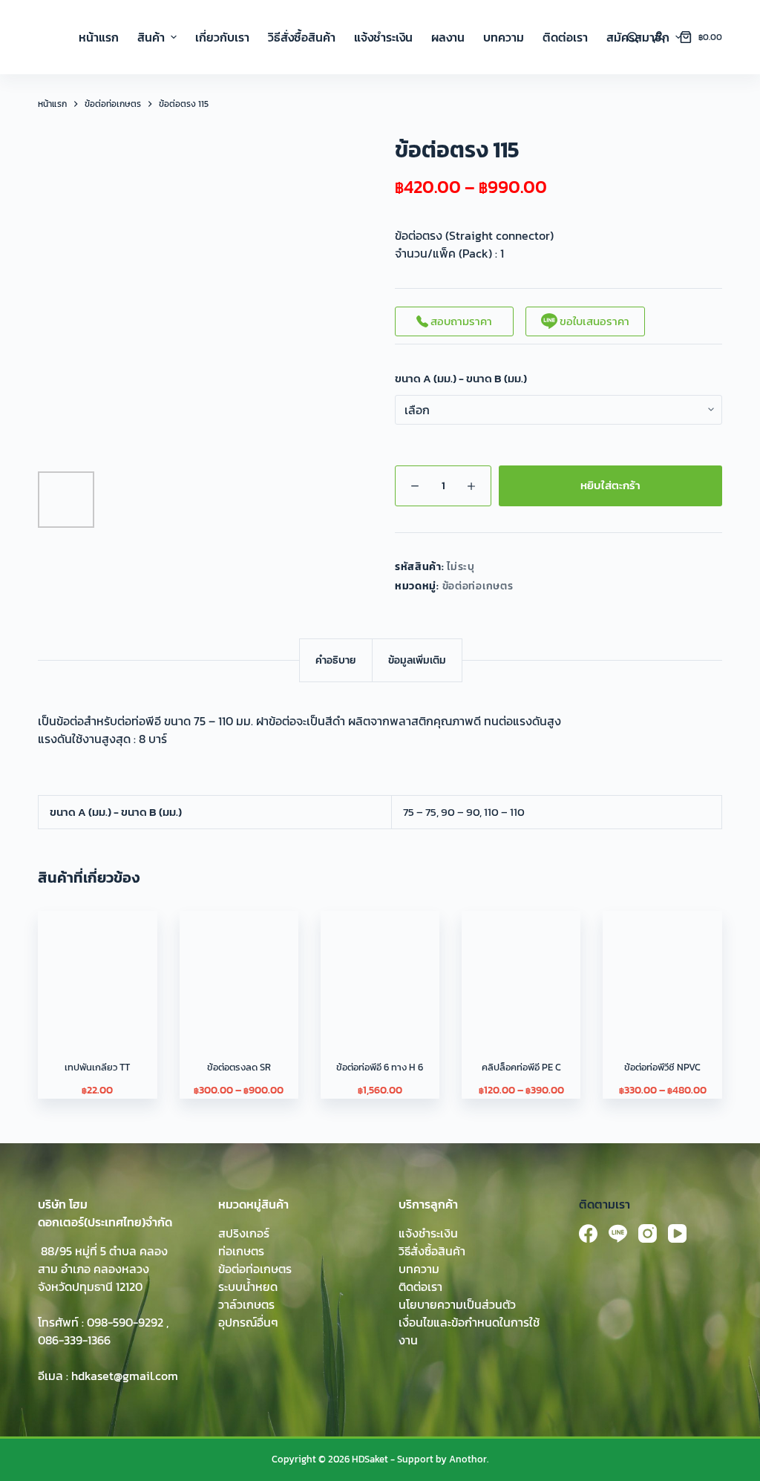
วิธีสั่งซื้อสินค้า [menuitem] (301, 37)
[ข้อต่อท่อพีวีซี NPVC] (662, 970)
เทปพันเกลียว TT (97, 1067)
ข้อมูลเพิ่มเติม (417, 660)
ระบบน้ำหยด (248, 1286)
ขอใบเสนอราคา (593, 321)
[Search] (632, 37)
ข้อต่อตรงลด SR (239, 1067)
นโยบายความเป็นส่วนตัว (457, 1304)
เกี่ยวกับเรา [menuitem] (222, 37)
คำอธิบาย (335, 660)
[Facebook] (588, 1233)
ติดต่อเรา (420, 1286)
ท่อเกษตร (241, 1251)
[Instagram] (647, 1233)
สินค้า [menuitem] (151, 37)
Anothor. (468, 1459)
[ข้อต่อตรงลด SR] (239, 970)
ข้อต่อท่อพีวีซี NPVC (662, 1067)
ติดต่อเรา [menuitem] (565, 37)
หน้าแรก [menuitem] (99, 37)
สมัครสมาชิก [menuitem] (637, 37)
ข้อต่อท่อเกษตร (478, 586)
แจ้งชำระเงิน (428, 1233)
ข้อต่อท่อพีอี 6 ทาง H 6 (379, 1067)
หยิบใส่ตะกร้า (610, 485)
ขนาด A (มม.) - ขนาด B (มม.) (461, 378)
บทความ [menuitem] (503, 37)
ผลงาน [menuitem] (448, 37)
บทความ (419, 1269)
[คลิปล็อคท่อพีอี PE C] (521, 970)
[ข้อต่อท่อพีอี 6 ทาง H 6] (380, 970)
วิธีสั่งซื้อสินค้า (432, 1251)
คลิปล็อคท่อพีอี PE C (521, 1067)
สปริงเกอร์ (243, 1233)
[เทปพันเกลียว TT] (97, 970)
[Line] (618, 1233)
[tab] (336, 660)
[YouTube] (677, 1233)
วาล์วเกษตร (246, 1304)
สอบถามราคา (460, 321)
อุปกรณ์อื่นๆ (248, 1322)
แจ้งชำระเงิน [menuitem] (383, 37)
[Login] (659, 37)
